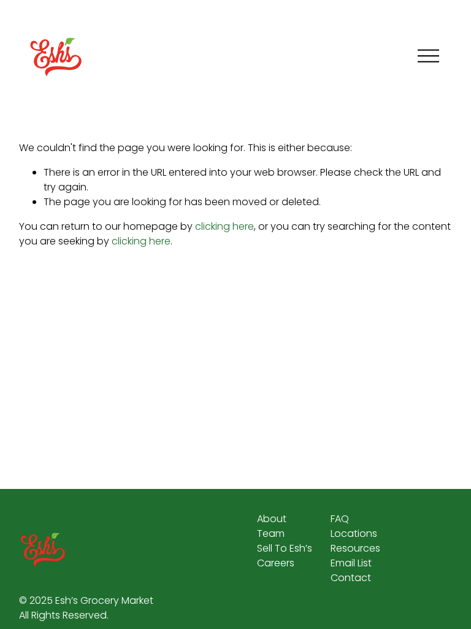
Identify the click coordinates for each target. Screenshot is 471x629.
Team (271, 533)
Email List (351, 563)
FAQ (340, 519)
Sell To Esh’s (284, 548)
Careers (275, 563)
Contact (351, 578)
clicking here (224, 226)
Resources (355, 548)
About (271, 519)
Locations (354, 533)
